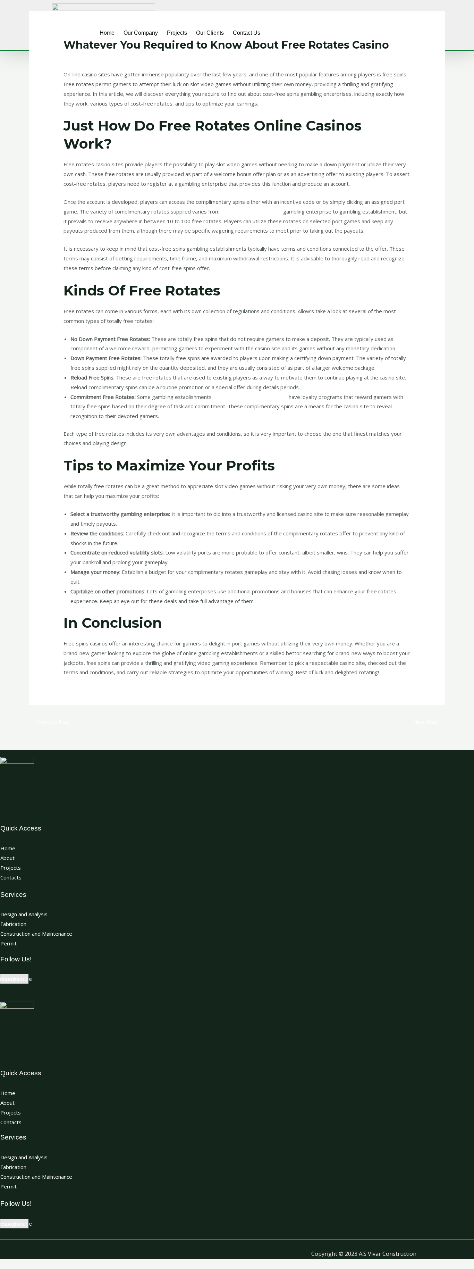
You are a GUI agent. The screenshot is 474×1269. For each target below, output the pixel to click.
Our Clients (210, 33)
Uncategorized (84, 55)
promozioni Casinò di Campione (250, 396)
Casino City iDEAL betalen (251, 211)
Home (107, 33)
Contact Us (246, 33)
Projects (177, 33)
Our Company (141, 33)
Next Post (429, 721)
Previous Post (49, 721)
